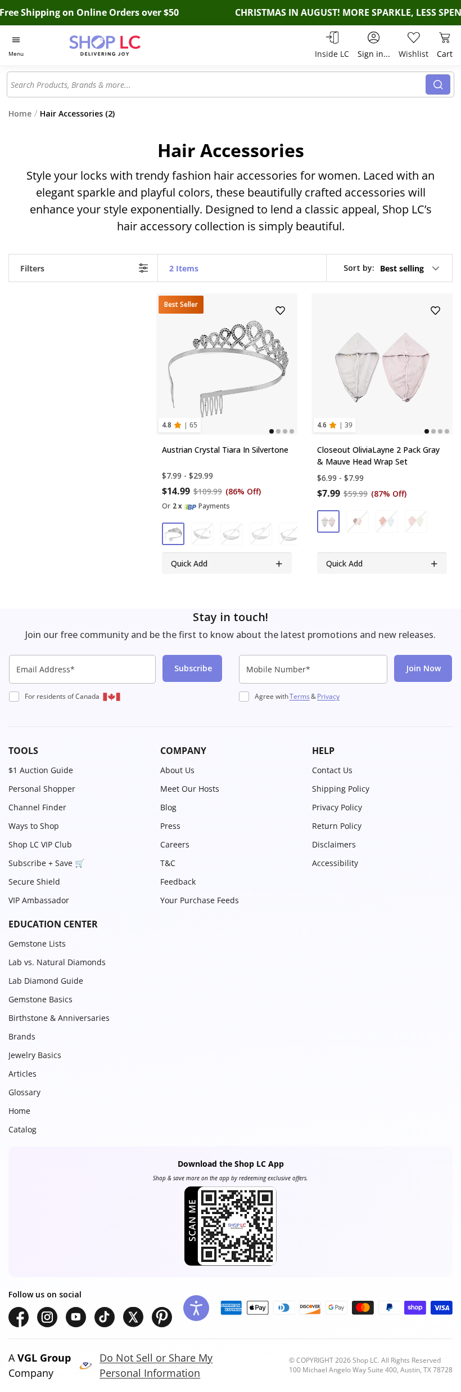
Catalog (22, 1129)
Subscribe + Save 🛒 (46, 863)
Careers (174, 844)
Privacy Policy (337, 807)
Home (19, 1110)
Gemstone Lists (37, 943)
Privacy (328, 696)
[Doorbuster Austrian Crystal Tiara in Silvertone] (226, 364)
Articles (22, 1073)
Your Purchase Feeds (199, 900)
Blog (168, 807)
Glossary (24, 1092)
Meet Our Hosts (189, 788)
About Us (177, 770)
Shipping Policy (340, 788)
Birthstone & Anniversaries (59, 1017)
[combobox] (218, 84)
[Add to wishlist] (280, 310)
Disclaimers (334, 844)
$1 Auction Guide (40, 770)
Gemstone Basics (40, 999)
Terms (300, 696)
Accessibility (335, 863)
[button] (392, 268)
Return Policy (336, 825)
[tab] (272, 432)
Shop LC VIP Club (40, 844)
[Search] (438, 84)
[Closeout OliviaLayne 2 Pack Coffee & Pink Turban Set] (382, 364)
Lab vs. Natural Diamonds (57, 962)
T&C (167, 863)
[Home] (116, 45)
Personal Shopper (41, 788)
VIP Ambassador (38, 900)
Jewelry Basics (34, 1055)
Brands (21, 1036)
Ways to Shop (33, 825)
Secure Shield (34, 881)
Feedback (178, 881)
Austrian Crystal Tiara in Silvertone (225, 450)
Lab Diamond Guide (45, 980)
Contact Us (332, 770)
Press (170, 825)
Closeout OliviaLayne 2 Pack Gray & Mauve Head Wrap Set (378, 456)
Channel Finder (37, 807)
